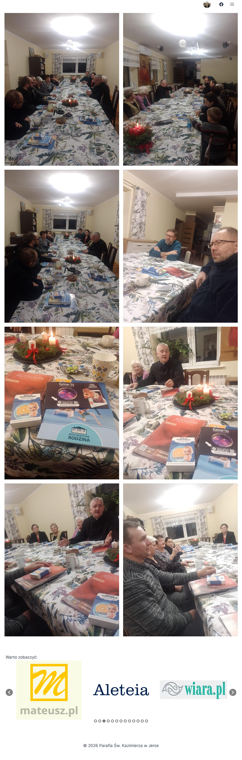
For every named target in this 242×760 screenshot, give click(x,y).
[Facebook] (221, 4)
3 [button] (104, 721)
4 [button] (108, 721)
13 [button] (146, 721)
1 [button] (95, 721)
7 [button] (121, 721)
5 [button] (112, 721)
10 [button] (133, 721)
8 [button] (125, 721)
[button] (9, 692)
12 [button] (142, 721)
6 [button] (116, 721)
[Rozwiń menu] (232, 4)
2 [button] (99, 721)
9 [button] (129, 721)
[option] (49, 690)
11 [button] (138, 721)
